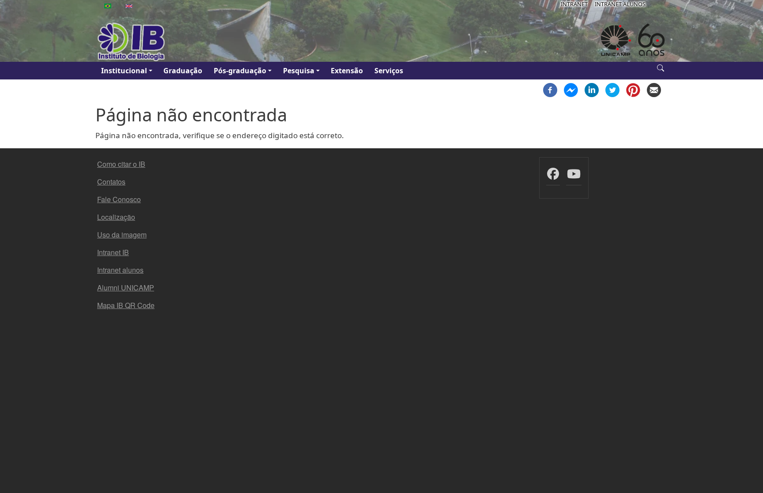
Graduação (182, 70)
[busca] (660, 67)
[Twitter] (612, 89)
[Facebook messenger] (571, 89)
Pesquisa (298, 70)
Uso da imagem (122, 235)
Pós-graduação (240, 70)
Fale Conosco (119, 199)
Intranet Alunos (620, 4)
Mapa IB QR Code (126, 305)
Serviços (388, 70)
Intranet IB (113, 252)
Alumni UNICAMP (125, 287)
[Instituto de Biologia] (131, 42)
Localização (116, 217)
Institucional (124, 70)
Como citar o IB (121, 164)
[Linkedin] (592, 89)
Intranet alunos (120, 270)
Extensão (347, 70)
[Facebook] (550, 89)
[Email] (654, 89)
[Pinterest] (633, 89)
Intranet (574, 4)
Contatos (111, 182)
